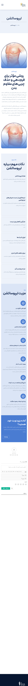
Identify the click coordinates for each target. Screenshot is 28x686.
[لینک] (17, 471)
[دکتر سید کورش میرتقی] (23, 5)
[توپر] (3, 471)
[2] (23, 484)
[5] (15, 484)
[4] (18, 484)
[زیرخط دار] (6, 471)
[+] (21, 471)
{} (18, 471)
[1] (26, 484)
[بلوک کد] (15, 471)
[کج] (4, 471)
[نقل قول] (13, 471)
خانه (18, 25)
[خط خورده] (8, 471)
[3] (20, 484)
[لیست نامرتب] (12, 471)
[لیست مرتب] (10, 471)
